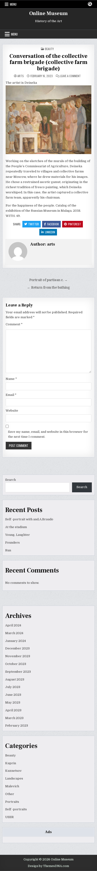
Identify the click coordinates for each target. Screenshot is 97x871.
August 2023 (14, 679)
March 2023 (14, 718)
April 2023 (13, 710)
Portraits (12, 801)
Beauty (49, 49)
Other (9, 794)
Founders (12, 542)
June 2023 (13, 694)
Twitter (33, 224)
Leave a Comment (70, 76)
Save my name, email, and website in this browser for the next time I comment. (48, 434)
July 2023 (12, 687)
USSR (9, 817)
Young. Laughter (17, 535)
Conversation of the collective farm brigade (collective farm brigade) (48, 62)
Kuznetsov (13, 770)
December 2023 (17, 648)
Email (11, 395)
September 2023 (18, 671)
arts (20, 76)
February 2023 (16, 725)
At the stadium (16, 527)
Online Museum (48, 13)
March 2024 (14, 633)
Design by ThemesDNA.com (48, 866)
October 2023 (15, 664)
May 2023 (12, 702)
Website (12, 410)
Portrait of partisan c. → (48, 280)
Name (11, 379)
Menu (13, 4)
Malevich (12, 786)
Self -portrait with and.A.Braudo (29, 519)
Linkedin (50, 232)
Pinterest (74, 224)
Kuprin (10, 763)
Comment (14, 324)
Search (10, 479)
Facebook (53, 224)
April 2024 (13, 625)
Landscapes (14, 778)
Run (8, 550)
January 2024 (15, 641)
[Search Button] (90, 4)
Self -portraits (16, 809)
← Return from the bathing (48, 287)
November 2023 (17, 656)
